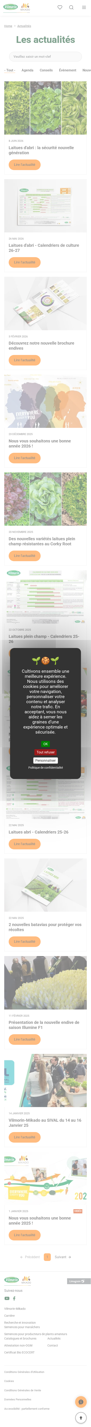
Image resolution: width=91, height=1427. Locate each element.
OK (45, 744)
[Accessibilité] (81, 1418)
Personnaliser (45, 761)
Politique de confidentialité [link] (45, 767)
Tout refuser (46, 752)
